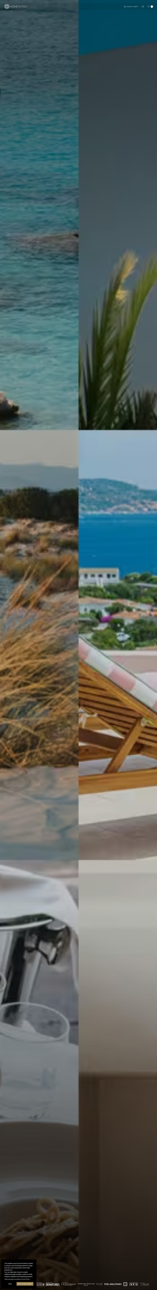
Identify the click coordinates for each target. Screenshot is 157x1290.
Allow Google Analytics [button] (25, 1284)
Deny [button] (10, 1284)
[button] (17, 1279)
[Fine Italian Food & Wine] (144, 1284)
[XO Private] (125, 1284)
